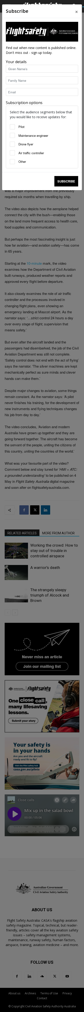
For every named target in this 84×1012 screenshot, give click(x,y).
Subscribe (66, 181)
